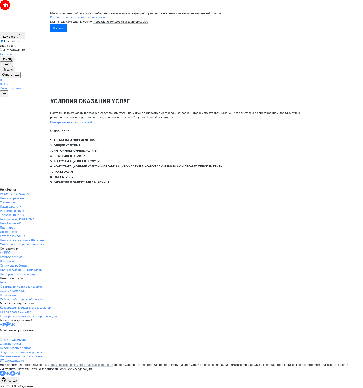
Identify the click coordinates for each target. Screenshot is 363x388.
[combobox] (9, 380)
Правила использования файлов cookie (120, 21)
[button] (4, 80)
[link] (7, 69)
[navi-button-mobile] (4, 93)
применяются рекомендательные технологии (81, 364)
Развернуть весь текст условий (71, 122)
